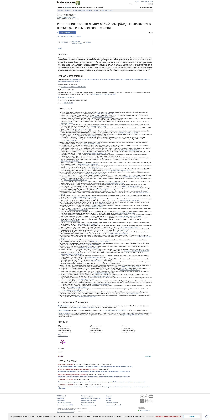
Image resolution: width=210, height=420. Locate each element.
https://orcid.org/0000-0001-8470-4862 (133, 314)
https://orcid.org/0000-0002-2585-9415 (115, 310)
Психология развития (64, 374)
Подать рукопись (86, 7)
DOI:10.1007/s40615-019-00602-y (125, 213)
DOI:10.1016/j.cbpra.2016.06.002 (129, 200)
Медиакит (109, 398)
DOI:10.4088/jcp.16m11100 (98, 126)
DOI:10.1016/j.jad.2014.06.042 (78, 287)
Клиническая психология (65, 364)
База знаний (98, 7)
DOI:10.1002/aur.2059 (121, 230)
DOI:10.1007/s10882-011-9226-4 (133, 177)
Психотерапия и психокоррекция (88, 369)
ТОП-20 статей (61, 396)
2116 (151, 32)
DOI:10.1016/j (92, 135)
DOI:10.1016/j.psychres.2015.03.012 (128, 227)
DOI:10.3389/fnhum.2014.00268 (78, 210)
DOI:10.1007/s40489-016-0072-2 (131, 293)
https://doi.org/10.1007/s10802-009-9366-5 (136, 251)
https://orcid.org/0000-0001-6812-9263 (84, 307)
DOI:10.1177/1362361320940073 (118, 233)
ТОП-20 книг (60, 398)
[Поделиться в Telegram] (61, 48)
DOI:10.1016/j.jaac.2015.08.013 (70, 161)
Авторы (75, 7)
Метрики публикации (63, 336)
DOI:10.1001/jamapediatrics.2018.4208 (84, 296)
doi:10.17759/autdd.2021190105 (66, 17)
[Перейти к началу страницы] (207, 417)
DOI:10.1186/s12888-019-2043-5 (114, 183)
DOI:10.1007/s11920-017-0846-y (100, 241)
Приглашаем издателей (88, 400)
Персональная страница (88, 405)
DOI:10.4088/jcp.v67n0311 (95, 206)
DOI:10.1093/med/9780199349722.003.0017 (119, 170)
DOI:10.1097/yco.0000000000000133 (72, 290)
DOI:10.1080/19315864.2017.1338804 (129, 216)
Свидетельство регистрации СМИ (65, 412)
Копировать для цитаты (66, 97)
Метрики (88, 42)
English (137, 1)
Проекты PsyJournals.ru (64, 402)
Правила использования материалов (66, 409)
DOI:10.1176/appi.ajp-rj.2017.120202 (71, 254)
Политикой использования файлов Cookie (168, 416)
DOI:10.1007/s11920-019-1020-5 (105, 113)
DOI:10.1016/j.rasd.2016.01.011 (85, 279)
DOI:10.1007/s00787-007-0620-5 (87, 224)
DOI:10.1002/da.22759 (92, 167)
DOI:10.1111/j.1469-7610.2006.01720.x (92, 244)
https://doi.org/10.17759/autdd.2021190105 (73, 87)
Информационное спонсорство (90, 398)
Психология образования (79, 374)
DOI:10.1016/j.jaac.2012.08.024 (101, 284)
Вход (151, 1)
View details (148, 356)
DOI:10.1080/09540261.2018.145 (96, 153)
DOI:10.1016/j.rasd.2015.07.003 (70, 221)
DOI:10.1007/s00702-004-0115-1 (130, 270)
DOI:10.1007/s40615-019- (101, 273)
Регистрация (145, 1)
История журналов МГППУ (65, 405)
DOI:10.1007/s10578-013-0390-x (130, 150)
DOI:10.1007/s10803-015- (95, 257)
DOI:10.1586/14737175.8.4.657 (89, 247)
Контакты (108, 400)
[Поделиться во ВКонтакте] (59, 48)
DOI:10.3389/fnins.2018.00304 (91, 143)
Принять (192, 416)
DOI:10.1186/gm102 (67, 123)
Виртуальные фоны (112, 402)
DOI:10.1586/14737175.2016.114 (102, 117)
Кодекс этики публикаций (113, 405)
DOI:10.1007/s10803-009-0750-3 (70, 140)
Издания (68, 7)
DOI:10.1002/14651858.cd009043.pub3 (75, 180)
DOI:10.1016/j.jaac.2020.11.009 (95, 173)
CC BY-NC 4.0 (68, 103)
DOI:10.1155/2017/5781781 (83, 129)
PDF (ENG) (64, 42)
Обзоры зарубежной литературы (68, 369)
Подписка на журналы (88, 402)
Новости (60, 7)
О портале (109, 396)
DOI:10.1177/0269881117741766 (132, 186)
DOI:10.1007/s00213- (102, 189)
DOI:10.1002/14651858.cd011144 (101, 276)
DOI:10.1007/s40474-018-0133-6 (88, 164)
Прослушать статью (67, 32)
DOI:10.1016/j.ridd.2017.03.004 (131, 266)
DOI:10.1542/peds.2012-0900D (128, 132)
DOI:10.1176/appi (96, 260)
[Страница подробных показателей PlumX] (63, 342)
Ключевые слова (146, 7)
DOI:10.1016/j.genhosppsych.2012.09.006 (84, 197)
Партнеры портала (87, 396)
